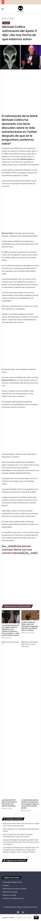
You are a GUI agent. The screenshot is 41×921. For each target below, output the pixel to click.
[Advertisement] (20, 92)
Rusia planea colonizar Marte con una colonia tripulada (17, 550)
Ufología (11, 18)
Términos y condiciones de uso (13, 898)
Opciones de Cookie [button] (23, 917)
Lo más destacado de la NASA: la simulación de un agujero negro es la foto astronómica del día (30, 804)
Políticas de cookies (9, 895)
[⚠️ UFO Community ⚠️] (20, 9)
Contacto (6, 885)
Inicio (5, 18)
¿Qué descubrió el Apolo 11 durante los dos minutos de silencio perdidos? (9, 803)
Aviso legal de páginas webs (12, 882)
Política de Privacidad (10, 892)
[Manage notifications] (36, 916)
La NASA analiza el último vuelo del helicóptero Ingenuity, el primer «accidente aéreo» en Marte (29, 626)
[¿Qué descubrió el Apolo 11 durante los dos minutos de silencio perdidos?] (11, 719)
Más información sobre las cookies (14, 888)
